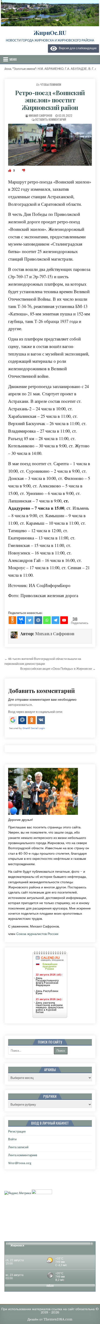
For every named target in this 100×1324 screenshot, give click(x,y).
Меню (13, 59)
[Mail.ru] (38, 620)
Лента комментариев (22, 1155)
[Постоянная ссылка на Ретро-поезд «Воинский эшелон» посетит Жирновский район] (50, 145)
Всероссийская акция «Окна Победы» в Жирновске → (58, 668)
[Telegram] (55, 620)
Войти (12, 1139)
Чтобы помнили (50, 84)
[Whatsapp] (47, 620)
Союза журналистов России (37, 934)
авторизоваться (20, 705)
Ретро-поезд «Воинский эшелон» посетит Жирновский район (50, 100)
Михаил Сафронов (40, 115)
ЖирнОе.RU (50, 32)
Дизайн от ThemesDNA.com (49, 1319)
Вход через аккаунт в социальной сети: (35, 712)
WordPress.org (19, 1163)
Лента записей (18, 1147)
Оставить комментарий (50, 119)
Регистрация (17, 1131)
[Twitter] (29, 620)
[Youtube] (64, 620)
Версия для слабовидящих (77, 48)
